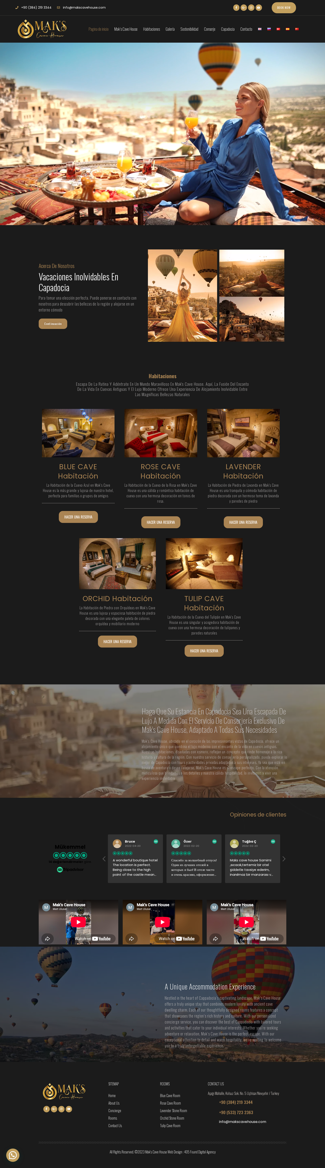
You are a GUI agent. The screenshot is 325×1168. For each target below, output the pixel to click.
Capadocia (228, 29)
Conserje (209, 29)
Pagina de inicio (99, 29)
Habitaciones (151, 29)
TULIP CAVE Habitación (204, 603)
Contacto (246, 29)
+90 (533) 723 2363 (236, 1112)
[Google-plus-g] (244, 7)
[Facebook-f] (236, 7)
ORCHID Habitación (118, 599)
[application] (78, 922)
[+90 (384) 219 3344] (212, 1102)
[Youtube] (259, 7)
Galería (170, 29)
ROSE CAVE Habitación (161, 471)
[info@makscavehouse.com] (212, 1122)
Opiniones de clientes (258, 814)
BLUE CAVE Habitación (78, 471)
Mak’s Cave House (126, 29)
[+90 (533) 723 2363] (212, 1112)
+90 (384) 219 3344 (236, 1102)
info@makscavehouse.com (242, 1121)
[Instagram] (251, 7)
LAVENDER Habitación (243, 471)
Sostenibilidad (189, 29)
